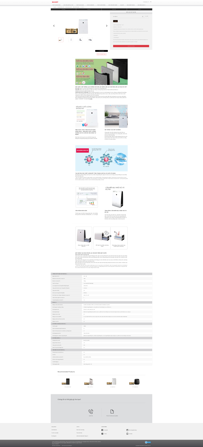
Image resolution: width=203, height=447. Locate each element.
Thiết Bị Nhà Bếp (90, 4)
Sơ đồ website (54, 429)
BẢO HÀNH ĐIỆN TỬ (141, 4)
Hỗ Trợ (139, 9)
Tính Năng (63, 9)
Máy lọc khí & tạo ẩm (76, 7)
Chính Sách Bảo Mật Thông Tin (82, 435)
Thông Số (88, 9)
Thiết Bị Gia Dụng (80, 4)
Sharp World (54, 426)
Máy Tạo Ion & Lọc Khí (69, 7)
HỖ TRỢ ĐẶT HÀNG (102, 54)
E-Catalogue (101, 50)
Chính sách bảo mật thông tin (67, 445)
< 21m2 (115, 21)
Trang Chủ (54, 7)
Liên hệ (78, 426)
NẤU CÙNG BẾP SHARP (113, 4)
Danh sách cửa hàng (80, 429)
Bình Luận (114, 9)
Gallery (122, 4)
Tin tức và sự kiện (55, 432)
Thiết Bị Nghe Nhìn (56, 4)
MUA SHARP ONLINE (131, 4)
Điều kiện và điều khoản (56, 445)
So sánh (146, 16)
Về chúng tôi (54, 435)
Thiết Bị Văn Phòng (101, 4)
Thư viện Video (79, 432)
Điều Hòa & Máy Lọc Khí (68, 4)
